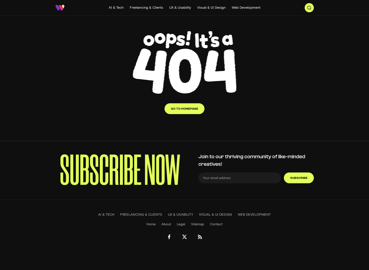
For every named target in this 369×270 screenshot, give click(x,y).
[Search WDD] (309, 7)
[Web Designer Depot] (60, 7)
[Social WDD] (169, 236)
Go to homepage (184, 108)
